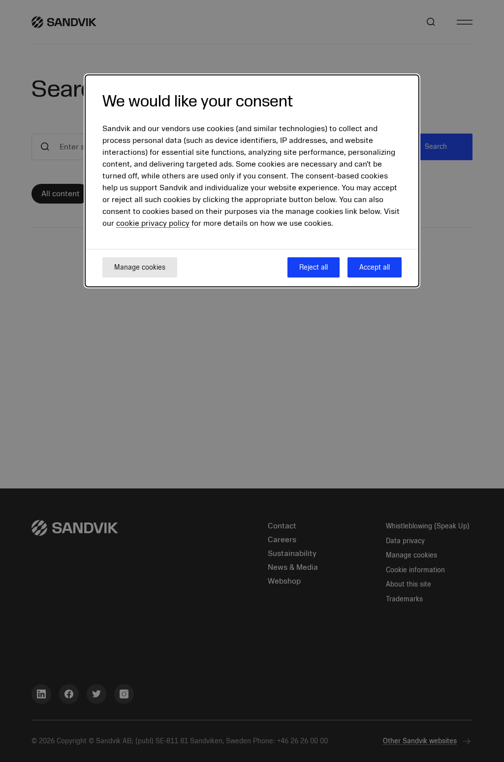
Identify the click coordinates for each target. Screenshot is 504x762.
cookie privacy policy (152, 223)
